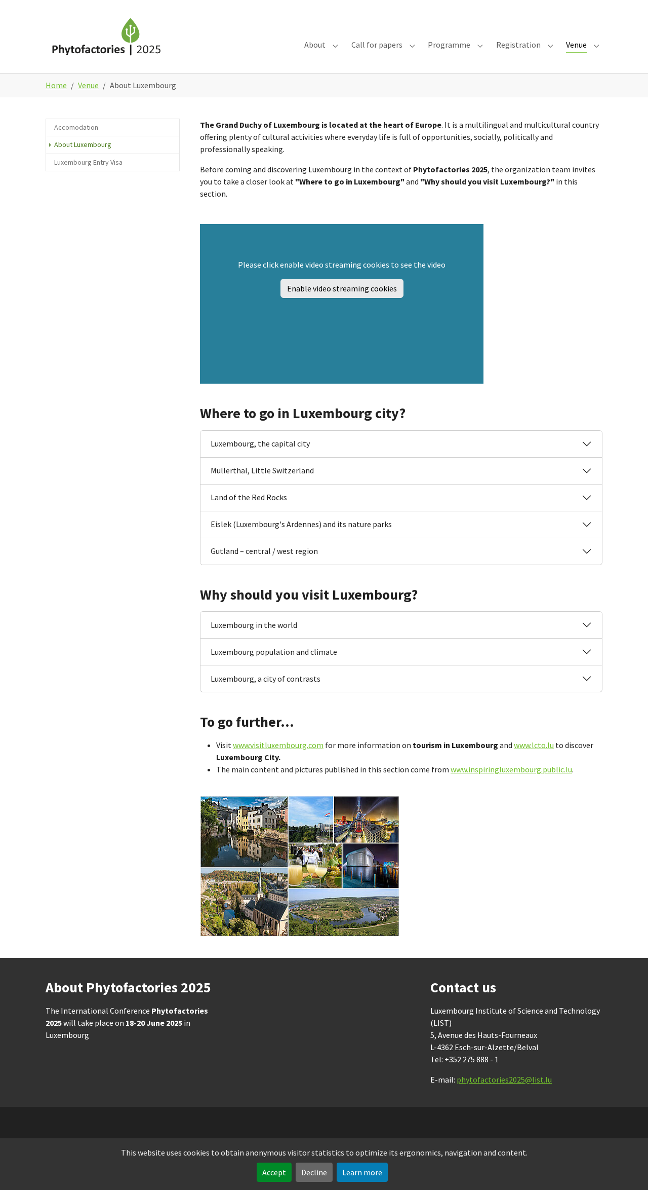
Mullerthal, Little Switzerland (262, 470)
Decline (314, 1172)
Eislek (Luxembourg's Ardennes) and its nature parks (301, 524)
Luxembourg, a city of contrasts (265, 679)
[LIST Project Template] (108, 36)
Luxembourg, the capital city (260, 443)
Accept (274, 1172)
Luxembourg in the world (254, 625)
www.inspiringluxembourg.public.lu (511, 769)
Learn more (362, 1172)
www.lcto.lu (534, 745)
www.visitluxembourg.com (278, 745)
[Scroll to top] (626, 1168)
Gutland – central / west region (264, 551)
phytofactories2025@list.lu (504, 1079)
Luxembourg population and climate (274, 652)
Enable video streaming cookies (342, 288)
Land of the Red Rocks (249, 497)
